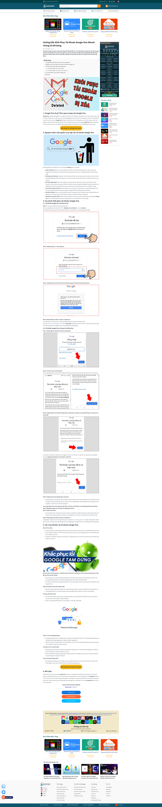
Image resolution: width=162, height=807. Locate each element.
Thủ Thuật (108, 795)
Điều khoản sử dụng (44, 804)
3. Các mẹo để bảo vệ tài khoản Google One (55, 72)
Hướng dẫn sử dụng (78, 795)
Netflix (92, 714)
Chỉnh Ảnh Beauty (60, 800)
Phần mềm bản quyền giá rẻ (72, 713)
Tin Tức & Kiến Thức (98, 11)
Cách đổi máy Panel (78, 789)
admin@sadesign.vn (105, 804)
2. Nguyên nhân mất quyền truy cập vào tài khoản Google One (59, 64)
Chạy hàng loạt (77, 793)
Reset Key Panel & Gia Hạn (80, 787)
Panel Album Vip (94, 791)
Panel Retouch (95, 713)
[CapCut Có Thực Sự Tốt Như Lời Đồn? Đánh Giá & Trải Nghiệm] (109, 769)
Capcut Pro (52, 714)
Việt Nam (120, 805)
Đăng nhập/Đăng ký (113, 6)
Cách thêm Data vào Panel (79, 791)
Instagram (45, 789)
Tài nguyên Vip (94, 789)
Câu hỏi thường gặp (79, 784)
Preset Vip (93, 787)
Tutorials (108, 793)
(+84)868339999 (90, 804)
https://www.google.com (55, 323)
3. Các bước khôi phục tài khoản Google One (55, 66)
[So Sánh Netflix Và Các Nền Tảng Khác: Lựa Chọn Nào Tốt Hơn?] (52, 769)
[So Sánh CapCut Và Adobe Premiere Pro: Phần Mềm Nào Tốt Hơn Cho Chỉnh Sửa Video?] (90, 769)
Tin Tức (108, 784)
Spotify (96, 714)
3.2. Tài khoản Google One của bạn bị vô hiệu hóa (56, 70)
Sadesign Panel (65, 11)
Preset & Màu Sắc (60, 793)
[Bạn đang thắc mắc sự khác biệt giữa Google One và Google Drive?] (71, 769)
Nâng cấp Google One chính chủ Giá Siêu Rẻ (54, 1)
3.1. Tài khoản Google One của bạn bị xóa (55, 68)
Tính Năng (60, 784)
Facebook (45, 788)
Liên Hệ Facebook (71, 701)
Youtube (45, 791)
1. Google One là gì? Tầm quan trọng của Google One (57, 62)
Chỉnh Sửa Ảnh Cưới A (61, 787)
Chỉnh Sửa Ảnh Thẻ (61, 791)
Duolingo (100, 714)
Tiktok (44, 793)
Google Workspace (71, 714)
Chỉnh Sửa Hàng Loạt (61, 795)
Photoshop (108, 791)
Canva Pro (58, 714)
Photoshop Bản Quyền (96, 800)
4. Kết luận (47, 74)
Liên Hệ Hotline (71, 696)
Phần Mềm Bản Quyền (81, 11)
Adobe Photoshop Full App (105, 713)
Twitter (44, 795)
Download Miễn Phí (114, 11)
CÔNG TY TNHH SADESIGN (72, 804)
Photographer (109, 787)
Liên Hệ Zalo (71, 692)
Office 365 (78, 714)
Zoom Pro (109, 714)
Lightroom (108, 789)
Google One (63, 714)
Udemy (105, 714)
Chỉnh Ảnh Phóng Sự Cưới (62, 789)
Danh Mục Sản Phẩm (50, 11)
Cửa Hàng (94, 784)
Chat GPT (114, 713)
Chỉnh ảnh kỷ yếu (60, 798)
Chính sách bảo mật (57, 804)
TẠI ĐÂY (60, 208)
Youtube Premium (85, 714)
